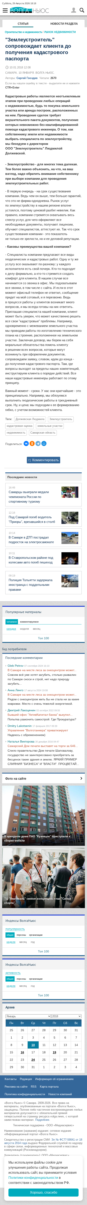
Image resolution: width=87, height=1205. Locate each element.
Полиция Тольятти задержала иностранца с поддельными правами (30, 584)
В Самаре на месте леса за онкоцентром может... (42, 670)
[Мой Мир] (43, 443)
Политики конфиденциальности (33, 1177)
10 (33, 1044)
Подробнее (42, 1119)
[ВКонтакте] (26, 443)
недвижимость (16, 432)
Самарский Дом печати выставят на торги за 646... (43, 746)
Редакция (26, 1079)
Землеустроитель (60, 419)
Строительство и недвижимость (23, 32)
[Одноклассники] (32, 443)
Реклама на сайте (16, 1086)
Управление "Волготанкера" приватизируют (38, 730)
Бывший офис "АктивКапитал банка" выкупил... (40, 714)
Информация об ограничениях (54, 1079)
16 (22, 1052)
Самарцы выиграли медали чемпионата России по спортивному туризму (29, 496)
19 (54, 1052)
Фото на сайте (15, 778)
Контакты (10, 1079)
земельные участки (49, 425)
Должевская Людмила (30, 419)
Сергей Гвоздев (27, 78)
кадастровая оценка (19, 425)
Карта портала (49, 1086)
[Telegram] (38, 443)
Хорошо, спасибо (43, 1192)
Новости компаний (60, 1094)
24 (33, 1059)
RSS (34, 1086)
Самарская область (42, 432)
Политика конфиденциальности (25, 1094)
